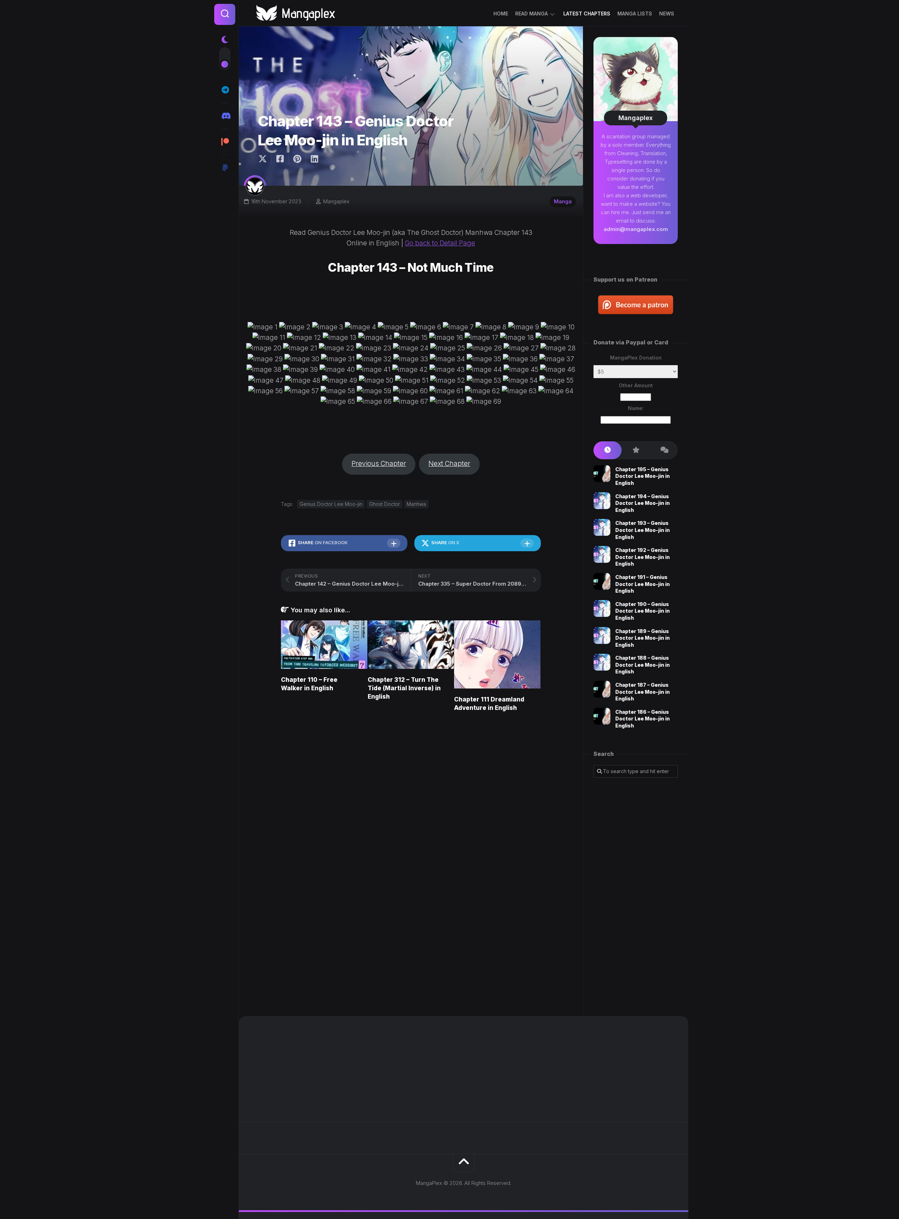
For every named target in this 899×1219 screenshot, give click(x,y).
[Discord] (225, 115)
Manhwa (416, 504)
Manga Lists (634, 14)
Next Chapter (449, 464)
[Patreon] (225, 141)
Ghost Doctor (384, 504)
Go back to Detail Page (440, 243)
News (666, 14)
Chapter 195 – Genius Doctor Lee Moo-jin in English (642, 476)
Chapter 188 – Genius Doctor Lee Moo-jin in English (642, 664)
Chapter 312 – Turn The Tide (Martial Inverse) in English (404, 688)
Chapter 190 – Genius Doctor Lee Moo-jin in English (642, 611)
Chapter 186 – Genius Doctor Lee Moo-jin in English (642, 719)
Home (500, 14)
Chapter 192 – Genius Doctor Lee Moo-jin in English (642, 557)
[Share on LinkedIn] (314, 159)
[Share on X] (264, 159)
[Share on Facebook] (279, 159)
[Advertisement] (635, 897)
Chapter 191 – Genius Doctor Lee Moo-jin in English (642, 584)
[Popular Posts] (636, 450)
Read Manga (531, 14)
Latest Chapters (586, 14)
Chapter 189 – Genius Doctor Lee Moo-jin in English (642, 638)
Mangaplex (336, 201)
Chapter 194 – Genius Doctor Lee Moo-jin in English (642, 503)
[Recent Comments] (664, 450)
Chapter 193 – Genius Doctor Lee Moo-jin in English (642, 530)
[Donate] (225, 167)
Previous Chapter (379, 464)
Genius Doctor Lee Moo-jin (331, 504)
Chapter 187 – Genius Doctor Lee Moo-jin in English (642, 691)
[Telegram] (225, 89)
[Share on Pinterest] (297, 159)
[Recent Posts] (607, 450)
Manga (563, 201)
